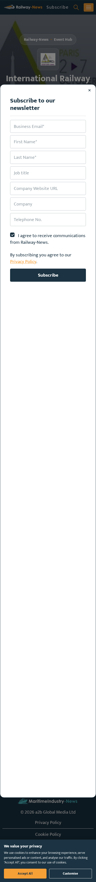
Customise (70, 873)
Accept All (25, 873)
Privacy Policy (23, 262)
